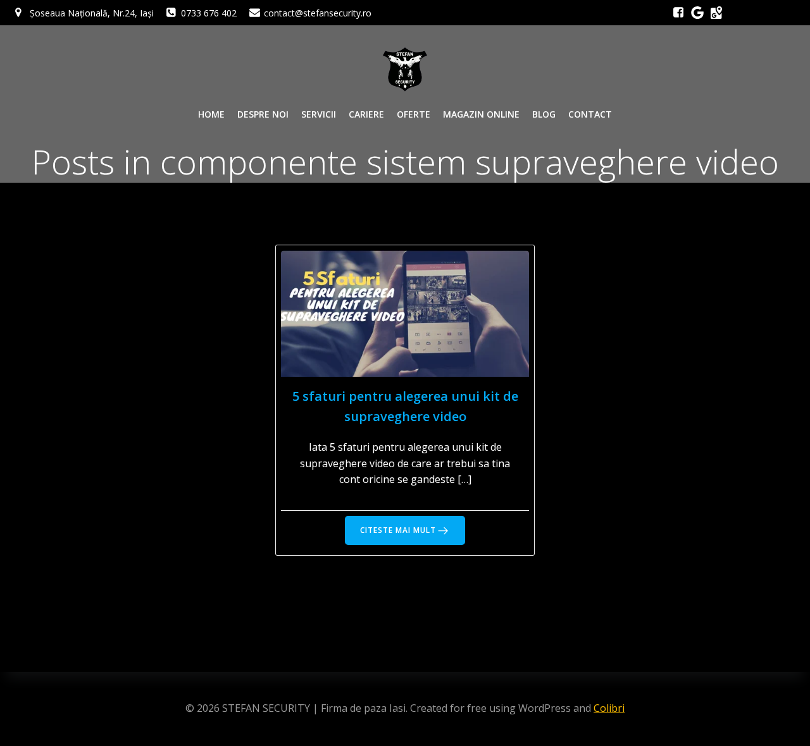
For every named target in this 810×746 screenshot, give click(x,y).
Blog (544, 114)
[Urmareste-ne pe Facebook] (678, 12)
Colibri (609, 708)
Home (211, 114)
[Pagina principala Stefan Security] (405, 69)
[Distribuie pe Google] (716, 12)
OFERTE (413, 114)
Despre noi (263, 114)
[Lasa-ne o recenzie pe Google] (697, 12)
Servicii (318, 114)
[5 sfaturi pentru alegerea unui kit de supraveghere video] (405, 312)
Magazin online (481, 114)
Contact (590, 114)
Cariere (366, 114)
